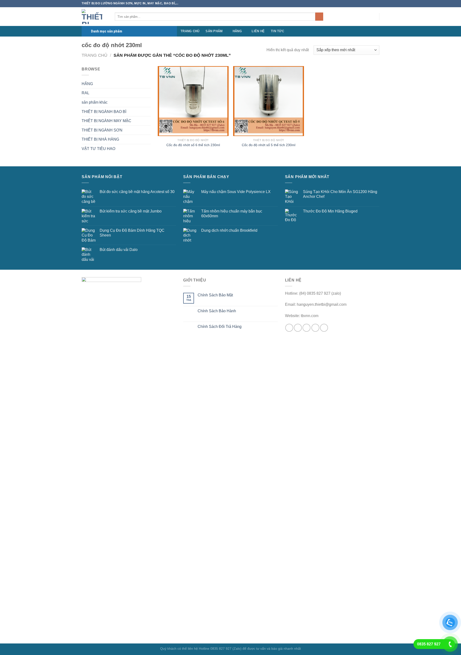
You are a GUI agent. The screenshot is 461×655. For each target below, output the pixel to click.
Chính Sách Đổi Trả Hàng (220, 326)
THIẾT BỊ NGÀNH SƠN (102, 130)
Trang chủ (94, 55)
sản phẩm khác (95, 102)
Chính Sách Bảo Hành (217, 311)
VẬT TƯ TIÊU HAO (98, 149)
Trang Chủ (190, 31)
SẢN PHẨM (214, 31)
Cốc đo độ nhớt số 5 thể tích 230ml (268, 145)
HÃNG (237, 31)
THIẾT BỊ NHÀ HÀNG (100, 139)
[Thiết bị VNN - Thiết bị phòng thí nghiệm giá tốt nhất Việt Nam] (95, 16)
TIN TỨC (277, 31)
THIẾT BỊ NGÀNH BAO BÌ (104, 112)
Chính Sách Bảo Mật (215, 295)
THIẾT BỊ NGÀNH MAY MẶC (106, 121)
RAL (85, 93)
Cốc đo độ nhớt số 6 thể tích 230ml (193, 145)
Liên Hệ (258, 31)
